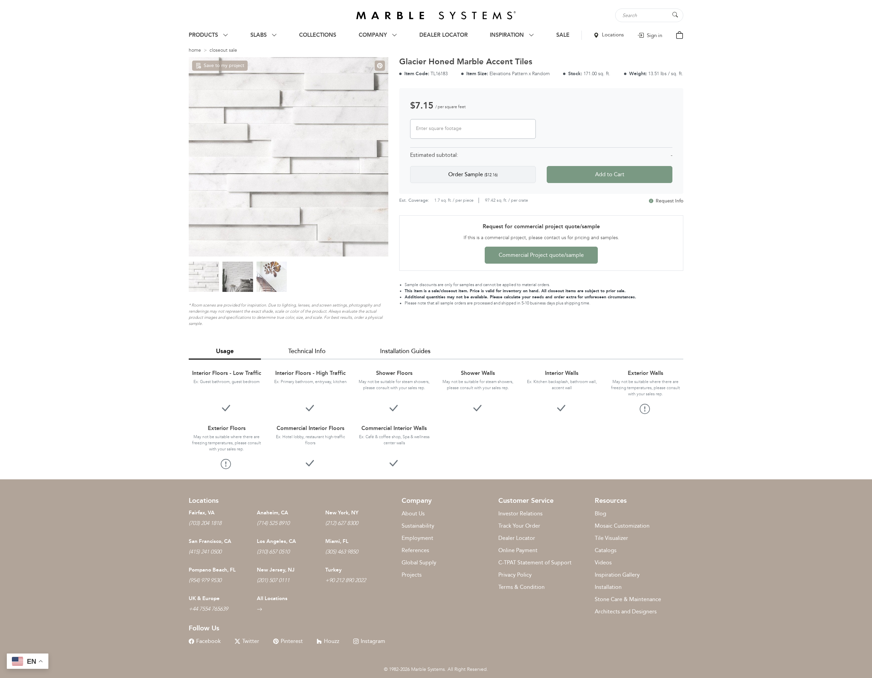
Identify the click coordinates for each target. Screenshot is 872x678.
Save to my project (224, 65)
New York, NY (341, 513)
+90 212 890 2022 (345, 580)
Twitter (250, 641)
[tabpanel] (436, 414)
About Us (413, 513)
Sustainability (418, 526)
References (415, 550)
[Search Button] (675, 15)
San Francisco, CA (210, 541)
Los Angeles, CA (276, 541)
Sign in (653, 35)
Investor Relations (520, 513)
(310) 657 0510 (273, 551)
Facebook (208, 641)
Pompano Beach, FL (212, 570)
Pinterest (292, 641)
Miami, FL (336, 541)
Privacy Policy (515, 575)
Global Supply (419, 562)
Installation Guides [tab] (405, 351)
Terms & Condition (521, 587)
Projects (412, 575)
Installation (608, 587)
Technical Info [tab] (307, 351)
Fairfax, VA (202, 513)
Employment (417, 538)
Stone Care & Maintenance (628, 599)
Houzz (331, 641)
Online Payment (518, 550)
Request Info (668, 201)
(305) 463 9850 (341, 551)
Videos (603, 562)
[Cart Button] (679, 34)
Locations (612, 35)
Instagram (373, 641)
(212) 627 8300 (341, 523)
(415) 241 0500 (205, 551)
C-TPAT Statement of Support (535, 562)
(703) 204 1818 (205, 523)
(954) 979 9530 (205, 580)
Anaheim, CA (272, 513)
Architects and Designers (626, 611)
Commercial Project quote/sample (541, 255)
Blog (600, 513)
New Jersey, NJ (276, 570)
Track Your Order (519, 526)
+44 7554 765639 (208, 609)
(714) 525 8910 (273, 523)
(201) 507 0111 (273, 580)
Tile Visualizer (611, 538)
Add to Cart (609, 174)
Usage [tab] (225, 351)
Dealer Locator (516, 538)
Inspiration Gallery (617, 575)
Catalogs (606, 550)
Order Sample (473, 174)
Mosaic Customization (622, 526)
